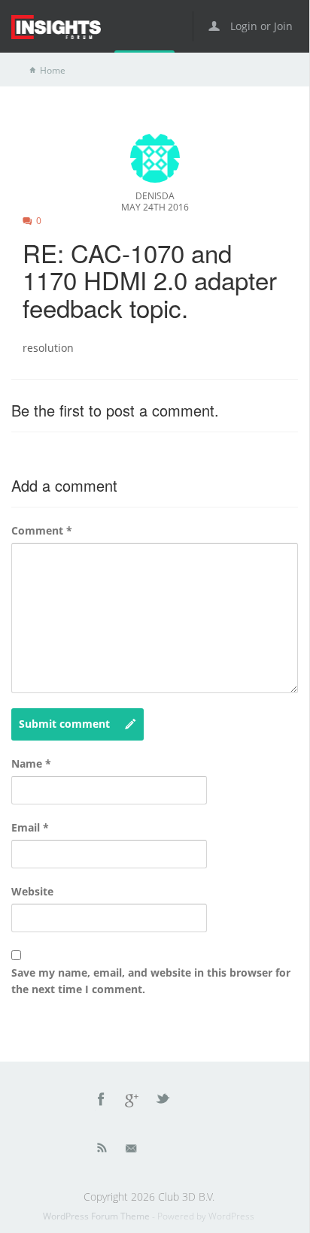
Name (31, 763)
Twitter (164, 1101)
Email (30, 827)
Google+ (132, 1101)
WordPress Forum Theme (97, 1216)
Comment (41, 530)
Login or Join (260, 26)
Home (52, 70)
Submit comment (64, 723)
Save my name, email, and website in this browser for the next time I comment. (150, 980)
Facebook (101, 1101)
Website (32, 891)
